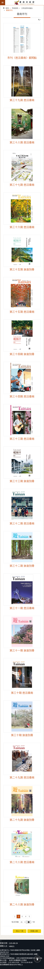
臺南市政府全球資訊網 (24, 2)
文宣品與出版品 (27, 8)
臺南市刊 (9, 10)
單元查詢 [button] (39, 20)
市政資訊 (15, 8)
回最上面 (37, 959)
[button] (28, 922)
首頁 (7, 8)
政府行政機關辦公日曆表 (18, 960)
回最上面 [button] (34, 931)
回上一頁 (19, 931)
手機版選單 (2, 2)
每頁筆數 (15, 922)
